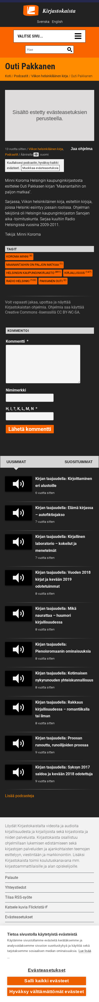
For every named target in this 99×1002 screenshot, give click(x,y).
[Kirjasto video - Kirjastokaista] (31, 10)
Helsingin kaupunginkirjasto (33, 273)
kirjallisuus (77, 273)
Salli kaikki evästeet (46, 980)
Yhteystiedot (15, 887)
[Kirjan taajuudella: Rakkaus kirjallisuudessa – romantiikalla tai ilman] (18, 707)
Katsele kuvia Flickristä (24, 907)
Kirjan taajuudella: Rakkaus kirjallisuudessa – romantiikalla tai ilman (62, 709)
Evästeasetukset (46, 970)
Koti (8, 76)
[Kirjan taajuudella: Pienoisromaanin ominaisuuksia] (18, 649)
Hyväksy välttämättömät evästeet (46, 991)
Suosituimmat (79, 462)
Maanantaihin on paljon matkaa (34, 264)
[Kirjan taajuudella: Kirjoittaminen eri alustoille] (18, 484)
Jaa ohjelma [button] (82, 149)
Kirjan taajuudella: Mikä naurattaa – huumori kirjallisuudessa (55, 615)
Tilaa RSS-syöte (18, 897)
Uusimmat (16, 462)
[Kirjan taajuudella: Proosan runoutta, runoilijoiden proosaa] (18, 743)
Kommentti (17, 341)
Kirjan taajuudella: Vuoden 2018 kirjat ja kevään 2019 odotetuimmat (63, 579)
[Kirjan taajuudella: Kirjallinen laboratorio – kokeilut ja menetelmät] (18, 541)
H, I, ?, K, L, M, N (21, 408)
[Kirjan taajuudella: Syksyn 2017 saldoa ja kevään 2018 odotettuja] (18, 772)
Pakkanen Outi (53, 281)
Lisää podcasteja (19, 796)
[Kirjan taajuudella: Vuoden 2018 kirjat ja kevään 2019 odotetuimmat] (18, 577)
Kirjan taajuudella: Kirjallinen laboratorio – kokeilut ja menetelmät (60, 543)
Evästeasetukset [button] (19, 917)
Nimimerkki (16, 390)
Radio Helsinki (21, 281)
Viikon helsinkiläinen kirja (49, 76)
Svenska (43, 22)
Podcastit (21, 76)
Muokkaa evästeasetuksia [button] (40, 168)
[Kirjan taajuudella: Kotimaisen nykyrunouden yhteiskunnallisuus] (18, 678)
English (57, 22)
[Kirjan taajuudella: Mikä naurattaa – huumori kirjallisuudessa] (18, 613)
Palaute (11, 877)
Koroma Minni (19, 256)
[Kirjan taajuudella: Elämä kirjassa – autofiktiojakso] (18, 513)
